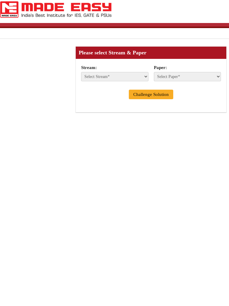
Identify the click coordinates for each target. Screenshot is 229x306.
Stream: (89, 67)
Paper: (160, 67)
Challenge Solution (151, 94)
